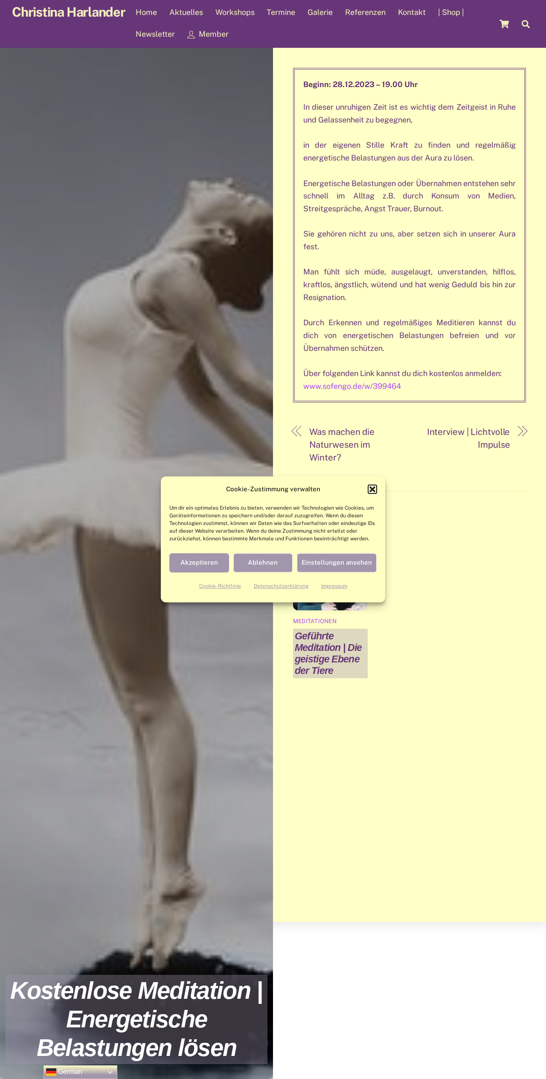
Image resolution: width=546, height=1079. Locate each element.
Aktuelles (186, 12)
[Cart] (504, 23)
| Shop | (451, 12)
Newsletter (155, 33)
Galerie (320, 12)
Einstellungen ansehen (337, 562)
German (69, 1071)
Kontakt (412, 12)
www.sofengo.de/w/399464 (352, 386)
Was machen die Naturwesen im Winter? (342, 444)
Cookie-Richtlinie (220, 586)
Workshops (235, 12)
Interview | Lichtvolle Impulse (468, 438)
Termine (281, 12)
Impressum (334, 586)
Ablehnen (263, 562)
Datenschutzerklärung (281, 586)
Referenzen (365, 12)
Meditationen (315, 621)
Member (213, 33)
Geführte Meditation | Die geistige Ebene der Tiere (328, 653)
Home (146, 12)
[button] (372, 489)
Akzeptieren (199, 562)
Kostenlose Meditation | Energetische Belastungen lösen (136, 1019)
